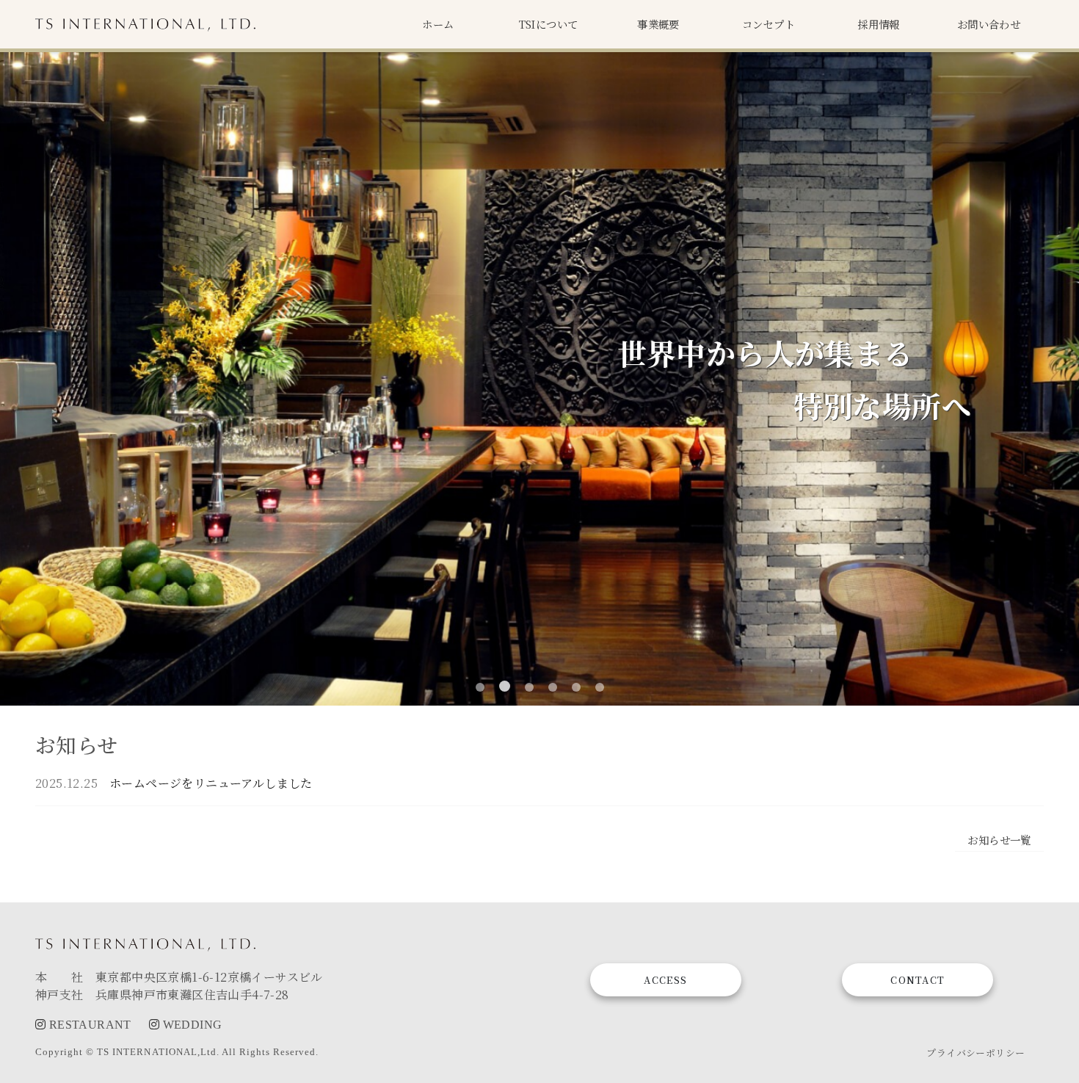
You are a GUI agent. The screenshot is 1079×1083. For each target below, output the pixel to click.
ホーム (438, 24)
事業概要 (658, 24)
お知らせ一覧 (999, 839)
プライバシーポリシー (975, 1053)
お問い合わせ (988, 24)
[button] (480, 687)
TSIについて (548, 24)
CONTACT (917, 980)
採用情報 (878, 24)
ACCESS (665, 980)
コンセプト (768, 24)
